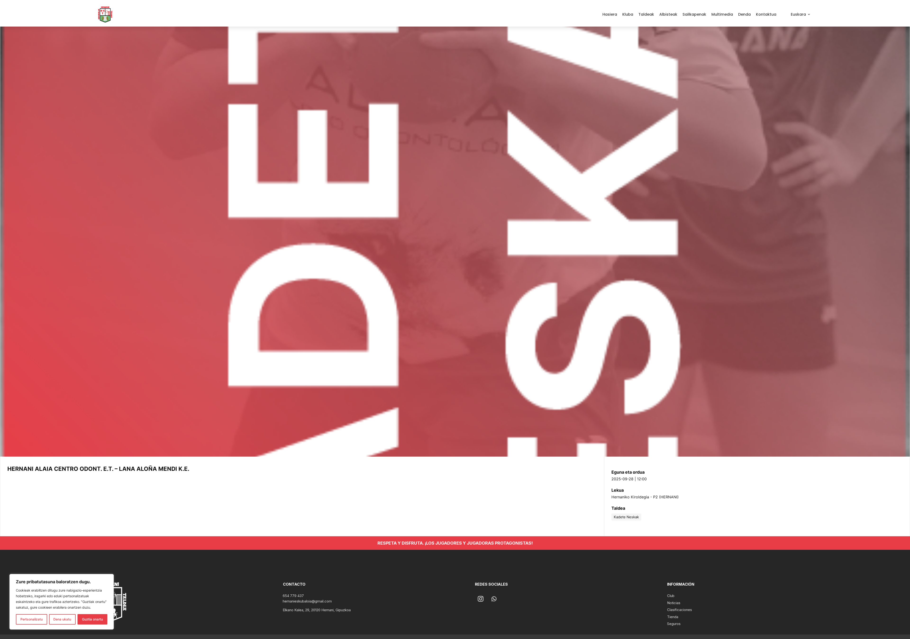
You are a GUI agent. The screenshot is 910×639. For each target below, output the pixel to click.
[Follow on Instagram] (480, 599)
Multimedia (722, 14)
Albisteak (668, 14)
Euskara (798, 14)
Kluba (627, 14)
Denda (744, 14)
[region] (61, 602)
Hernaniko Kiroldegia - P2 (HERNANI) (645, 497)
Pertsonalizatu (31, 619)
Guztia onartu (92, 619)
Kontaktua (766, 14)
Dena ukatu (62, 619)
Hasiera (609, 14)
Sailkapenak (694, 14)
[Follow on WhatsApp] (494, 599)
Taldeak (646, 14)
